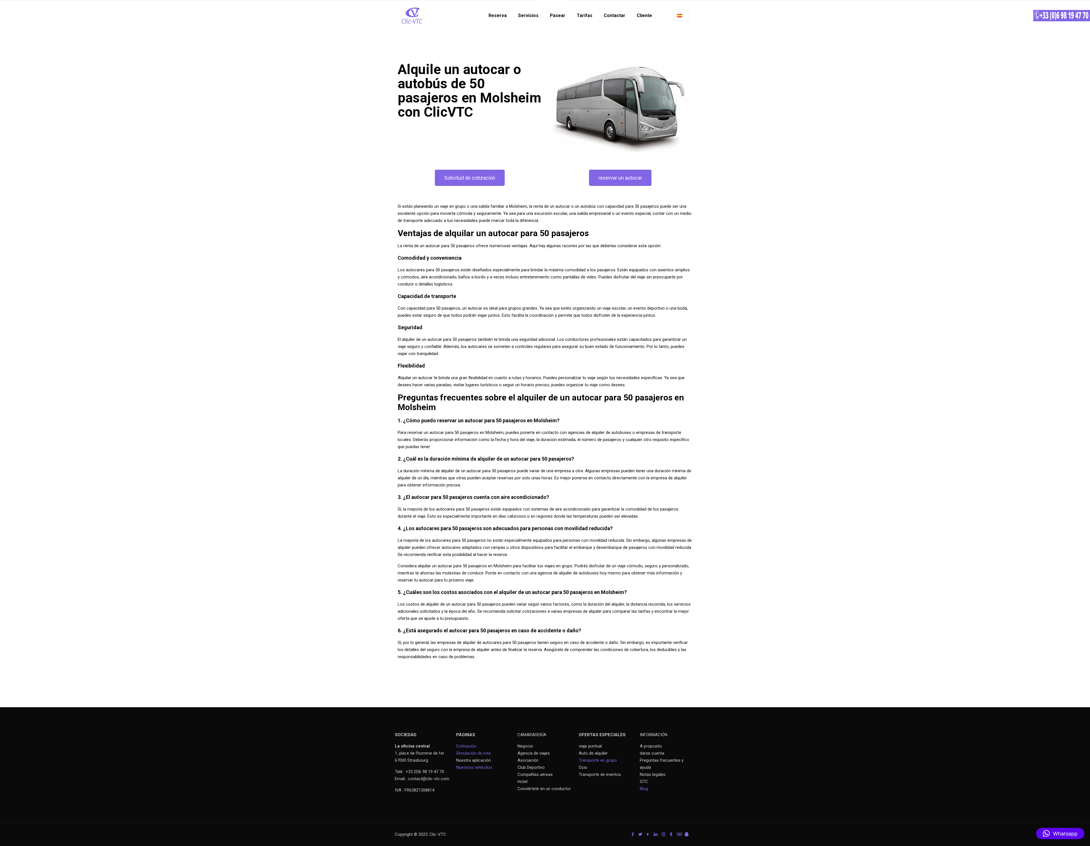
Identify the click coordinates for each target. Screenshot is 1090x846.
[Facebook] (633, 834)
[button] (1060, 833)
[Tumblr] (671, 834)
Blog (644, 788)
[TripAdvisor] (679, 834)
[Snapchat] (686, 834)
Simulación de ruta (473, 753)
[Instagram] (663, 834)
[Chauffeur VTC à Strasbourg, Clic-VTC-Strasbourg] (412, 15)
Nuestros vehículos (474, 767)
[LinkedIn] (656, 834)
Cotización (466, 746)
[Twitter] (640, 834)
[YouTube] (648, 834)
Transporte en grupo (598, 760)
